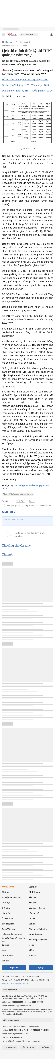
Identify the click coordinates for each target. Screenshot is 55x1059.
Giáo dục (9, 42)
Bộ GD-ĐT (20, 501)
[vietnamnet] (13, 36)
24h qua (5, 961)
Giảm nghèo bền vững (12, 934)
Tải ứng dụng (10, 1047)
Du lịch (32, 918)
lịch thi (31, 501)
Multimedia (7, 955)
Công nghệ (34, 913)
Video (31, 950)
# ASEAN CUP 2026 (29, 35)
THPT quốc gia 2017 (13, 506)
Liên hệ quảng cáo (11, 1020)
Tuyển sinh (25, 42)
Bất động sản (8, 924)
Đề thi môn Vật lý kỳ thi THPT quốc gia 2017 (25, 85)
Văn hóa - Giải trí (37, 908)
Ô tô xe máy (7, 918)
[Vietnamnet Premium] (8, 888)
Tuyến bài (14, 967)
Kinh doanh (34, 892)
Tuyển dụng (45, 1047)
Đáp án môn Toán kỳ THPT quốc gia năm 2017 (27, 90)
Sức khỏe (6, 913)
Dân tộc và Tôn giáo (11, 897)
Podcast (32, 955)
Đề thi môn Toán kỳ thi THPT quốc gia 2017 (25, 79)
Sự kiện (41, 967)
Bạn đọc (32, 924)
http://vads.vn (16, 1037)
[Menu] (3, 34)
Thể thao (33, 897)
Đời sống (6, 908)
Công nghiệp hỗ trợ (38, 929)
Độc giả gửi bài (28, 1047)
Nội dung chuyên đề (38, 939)
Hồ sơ (31, 945)
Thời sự (5, 892)
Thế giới (33, 903)
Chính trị (33, 887)
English (5, 945)
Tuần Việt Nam (9, 929)
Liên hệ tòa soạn (10, 990)
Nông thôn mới (36, 934)
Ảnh (4, 950)
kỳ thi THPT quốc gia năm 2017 (38, 506)
